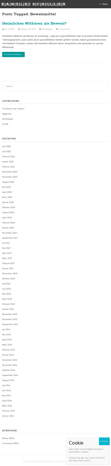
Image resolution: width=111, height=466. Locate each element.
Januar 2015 (8, 355)
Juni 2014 (6, 390)
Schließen (104, 441)
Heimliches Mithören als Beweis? (34, 23)
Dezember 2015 (9, 314)
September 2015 (10, 324)
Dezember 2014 (9, 360)
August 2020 (8, 182)
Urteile (5, 124)
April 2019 (7, 217)
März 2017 (7, 258)
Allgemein (7, 113)
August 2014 (8, 380)
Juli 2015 (6, 329)
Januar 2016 (8, 309)
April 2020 (7, 192)
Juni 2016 (6, 288)
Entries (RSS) (8, 438)
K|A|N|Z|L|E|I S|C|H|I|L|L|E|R (33, 4)
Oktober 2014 (8, 370)
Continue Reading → (13, 54)
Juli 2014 (6, 385)
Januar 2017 (8, 268)
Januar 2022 (8, 161)
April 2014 (7, 400)
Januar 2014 (8, 416)
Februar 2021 (8, 166)
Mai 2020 (6, 187)
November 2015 (9, 319)
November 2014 (9, 365)
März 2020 (7, 197)
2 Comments (64, 29)
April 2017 (7, 253)
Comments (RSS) (10, 443)
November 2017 (9, 232)
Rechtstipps (47, 29)
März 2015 (7, 344)
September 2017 (10, 238)
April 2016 (7, 299)
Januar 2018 (8, 227)
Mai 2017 (6, 248)
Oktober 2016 (8, 278)
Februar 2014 (8, 410)
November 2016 (9, 273)
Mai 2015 (6, 334)
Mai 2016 (6, 294)
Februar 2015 (8, 349)
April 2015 (7, 339)
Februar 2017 (8, 263)
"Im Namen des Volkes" (13, 108)
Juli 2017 (6, 243)
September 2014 (10, 375)
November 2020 (9, 177)
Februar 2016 (8, 304)
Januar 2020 (8, 202)
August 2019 (8, 212)
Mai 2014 (6, 395)
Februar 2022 (8, 156)
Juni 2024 (6, 146)
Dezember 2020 (9, 171)
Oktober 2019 (8, 207)
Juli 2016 (6, 283)
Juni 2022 (6, 151)
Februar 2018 (8, 222)
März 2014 (7, 405)
